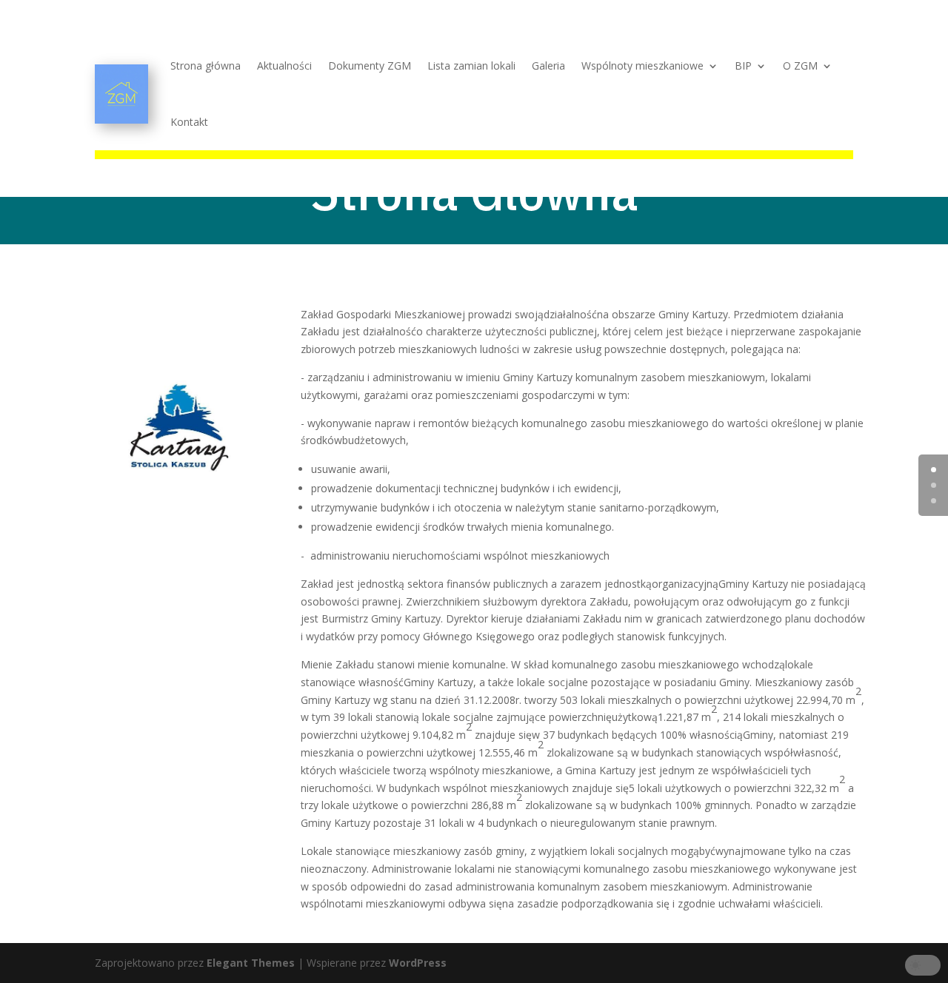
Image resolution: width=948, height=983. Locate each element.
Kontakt (189, 122)
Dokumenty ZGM (369, 65)
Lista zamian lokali (471, 65)
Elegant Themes (251, 963)
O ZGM (800, 65)
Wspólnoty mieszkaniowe (642, 65)
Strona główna (205, 65)
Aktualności (284, 65)
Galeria (548, 65)
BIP (743, 65)
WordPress (418, 963)
